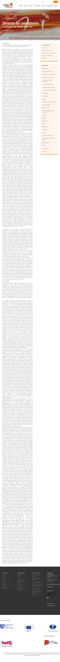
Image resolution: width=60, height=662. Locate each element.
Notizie (43, 123)
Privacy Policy (50, 586)
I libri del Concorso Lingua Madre (21, 581)
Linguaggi (44, 93)
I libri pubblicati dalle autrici (49, 90)
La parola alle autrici (47, 84)
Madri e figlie (45, 96)
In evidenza (44, 120)
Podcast (43, 5)
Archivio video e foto (47, 71)
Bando (25, 5)
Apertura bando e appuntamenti (48, 53)
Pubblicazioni (37, 5)
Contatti (56, 5)
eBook (43, 132)
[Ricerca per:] (47, 2)
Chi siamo (21, 5)
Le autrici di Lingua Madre (48, 87)
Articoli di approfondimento (49, 74)
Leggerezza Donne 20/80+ (47, 55)
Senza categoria (45, 142)
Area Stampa (5, 588)
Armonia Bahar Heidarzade (47, 50)
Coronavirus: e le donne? (48, 77)
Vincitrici (31, 5)
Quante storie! (45, 107)
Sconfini (44, 115)
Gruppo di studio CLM (47, 135)
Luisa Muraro (44, 58)
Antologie (44, 129)
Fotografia (44, 118)
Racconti (44, 151)
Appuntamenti (50, 5)
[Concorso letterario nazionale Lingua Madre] (8, 8)
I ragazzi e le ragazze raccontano (36, 592)
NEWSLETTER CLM (51, 605)
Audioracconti (45, 148)
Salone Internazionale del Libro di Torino (37, 586)
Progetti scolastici (46, 104)
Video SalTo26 (44, 47)
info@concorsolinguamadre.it (53, 584)
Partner (3, 585)
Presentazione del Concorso (49, 102)
